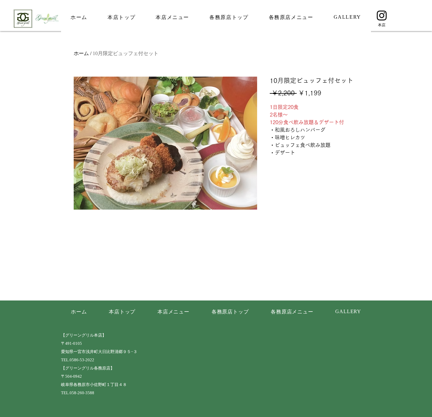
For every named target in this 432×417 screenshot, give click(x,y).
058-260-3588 (82, 393)
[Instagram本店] (381, 15)
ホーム (81, 53)
